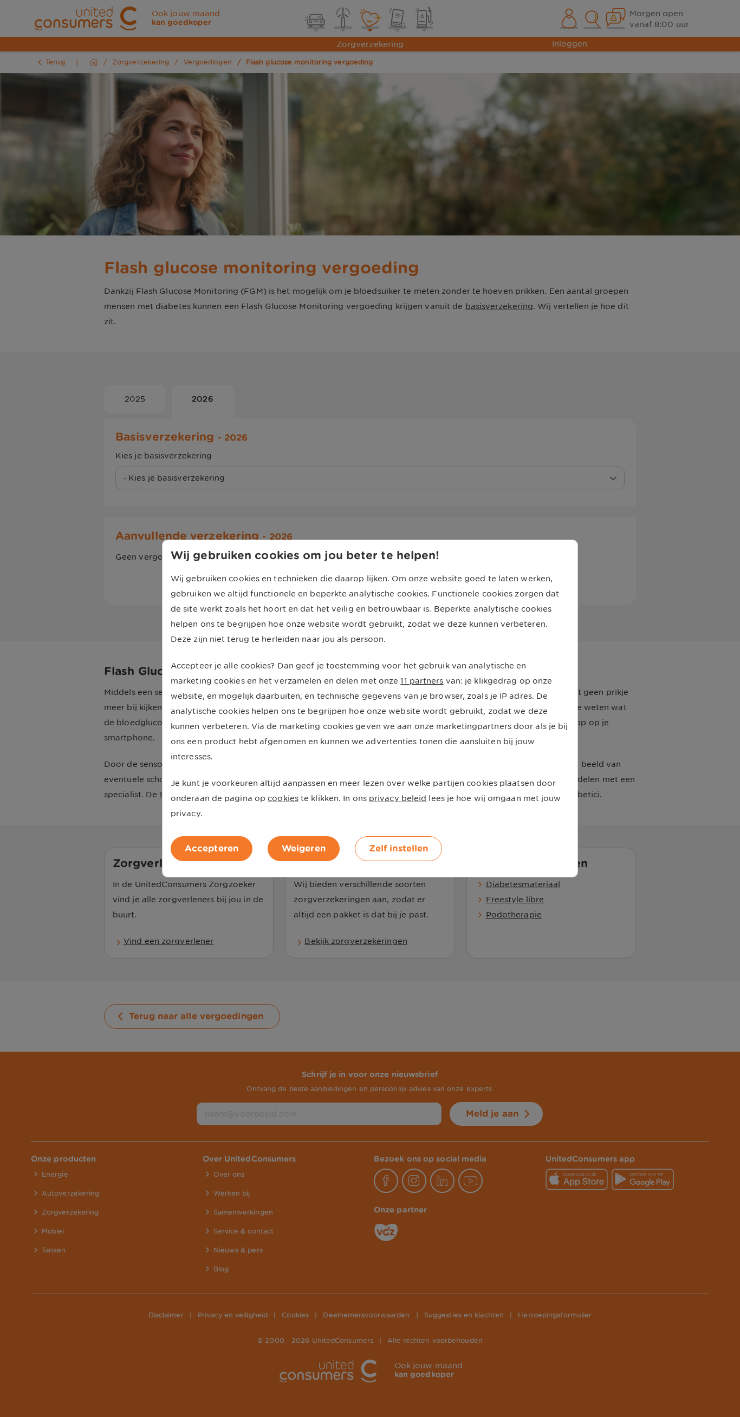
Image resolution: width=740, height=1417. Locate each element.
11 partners (421, 681)
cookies (283, 798)
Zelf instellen (398, 848)
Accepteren (211, 848)
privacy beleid (397, 798)
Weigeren (304, 848)
